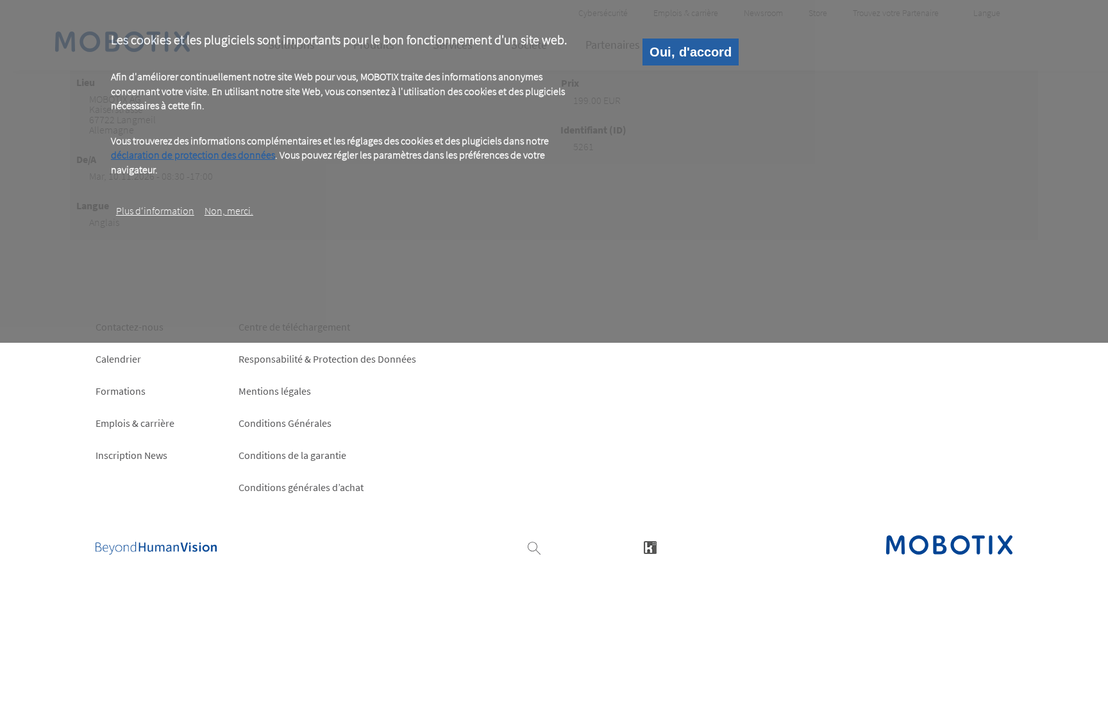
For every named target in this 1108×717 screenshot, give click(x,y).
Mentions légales (275, 390)
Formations (121, 390)
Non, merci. (229, 210)
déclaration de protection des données (193, 154)
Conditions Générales (285, 423)
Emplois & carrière (135, 423)
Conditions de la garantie (292, 455)
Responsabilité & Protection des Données (327, 358)
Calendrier (118, 358)
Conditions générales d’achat (301, 487)
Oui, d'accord (691, 52)
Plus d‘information (155, 210)
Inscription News (131, 455)
